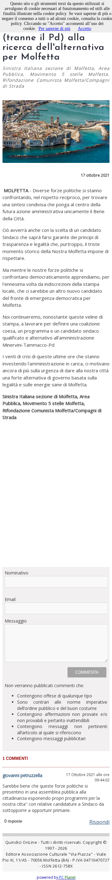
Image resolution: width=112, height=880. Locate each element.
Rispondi (99, 822)
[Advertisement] (56, 517)
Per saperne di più (54, 28)
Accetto (84, 28)
